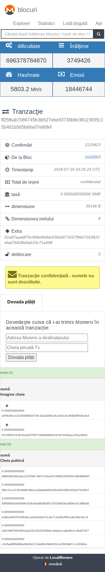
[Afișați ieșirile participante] (7, 406)
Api (98, 23)
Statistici (46, 23)
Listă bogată (75, 23)
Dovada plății (21, 301)
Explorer (21, 23)
